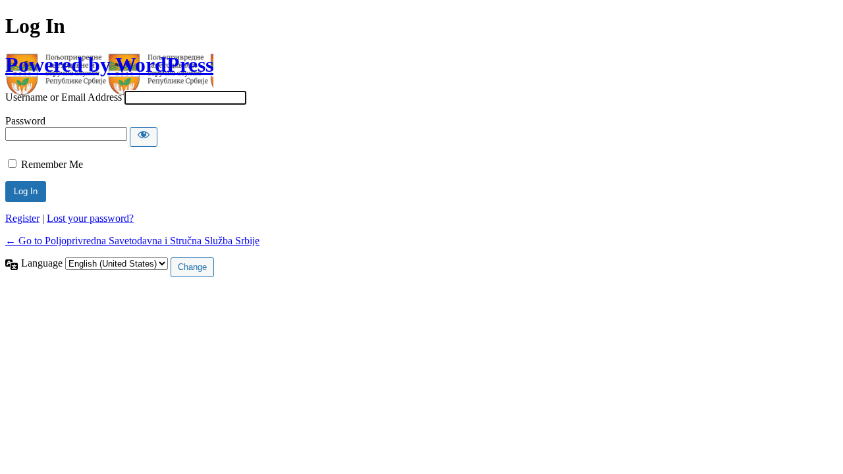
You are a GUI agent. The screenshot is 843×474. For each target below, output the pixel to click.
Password (25, 120)
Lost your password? (90, 218)
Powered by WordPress (109, 64)
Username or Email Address (63, 97)
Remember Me (52, 164)
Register (22, 218)
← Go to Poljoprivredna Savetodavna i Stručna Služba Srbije (132, 240)
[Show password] (143, 137)
